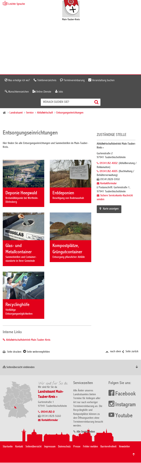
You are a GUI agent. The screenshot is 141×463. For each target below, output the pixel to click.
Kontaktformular (108, 183)
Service (30, 112)
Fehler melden (90, 446)
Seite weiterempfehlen (38, 352)
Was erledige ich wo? (19, 80)
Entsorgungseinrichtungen (69, 112)
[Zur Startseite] (72, 10)
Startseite (8, 446)
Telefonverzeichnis (46, 80)
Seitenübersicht (33, 446)
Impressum (49, 446)
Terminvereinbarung (74, 80)
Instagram (125, 405)
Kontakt (19, 446)
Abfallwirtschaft (45, 112)
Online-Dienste (43, 91)
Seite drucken (13, 352)
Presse (76, 446)
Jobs (60, 91)
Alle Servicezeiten (86, 431)
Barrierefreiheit (108, 446)
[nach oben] (133, 454)
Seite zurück (131, 351)
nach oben (115, 351)
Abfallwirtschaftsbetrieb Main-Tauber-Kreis (28, 340)
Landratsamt (16, 112)
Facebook (125, 394)
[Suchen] (96, 102)
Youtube (124, 416)
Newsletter (124, 446)
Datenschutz (64, 446)
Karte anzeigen (111, 209)
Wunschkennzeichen (18, 91)
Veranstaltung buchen (103, 80)
